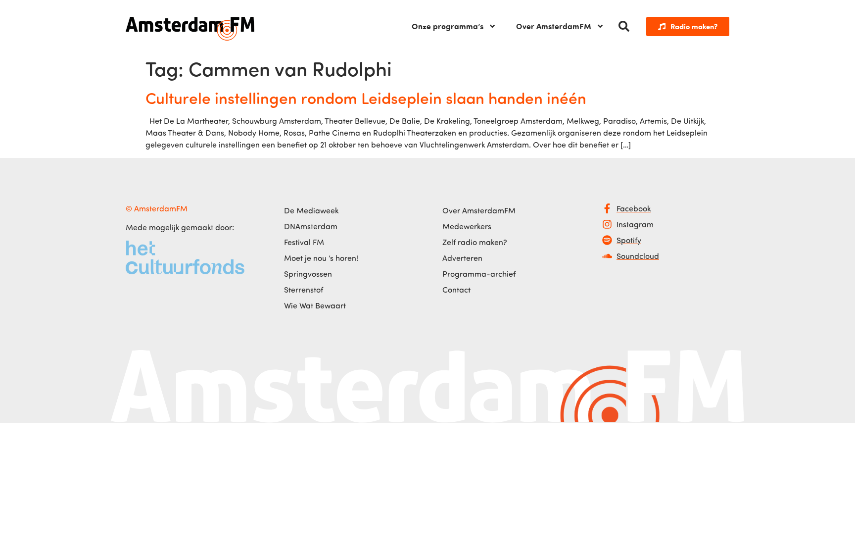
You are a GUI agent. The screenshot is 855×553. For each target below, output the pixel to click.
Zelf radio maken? (474, 242)
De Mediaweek (311, 210)
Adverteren (462, 258)
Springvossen (308, 274)
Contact (456, 290)
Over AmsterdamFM (553, 26)
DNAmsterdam (310, 226)
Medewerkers (466, 226)
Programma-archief (479, 274)
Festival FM (304, 242)
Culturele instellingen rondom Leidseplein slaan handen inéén (365, 97)
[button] (624, 26)
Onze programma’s (447, 26)
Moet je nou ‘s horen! (321, 258)
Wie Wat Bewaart (315, 305)
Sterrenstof (303, 290)
